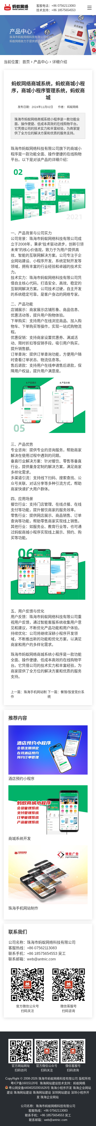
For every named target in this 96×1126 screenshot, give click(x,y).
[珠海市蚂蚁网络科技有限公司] (16, 10)
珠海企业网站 (50, 1097)
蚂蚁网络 (72, 107)
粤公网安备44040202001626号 (29, 1088)
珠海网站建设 (49, 1083)
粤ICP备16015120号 (24, 1083)
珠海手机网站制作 (23, 908)
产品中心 (41, 62)
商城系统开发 (19, 839)
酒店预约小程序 (21, 779)
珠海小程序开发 (61, 1088)
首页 (26, 62)
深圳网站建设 (61, 1092)
